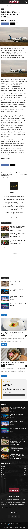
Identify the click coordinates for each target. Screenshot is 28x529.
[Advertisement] (14, 262)
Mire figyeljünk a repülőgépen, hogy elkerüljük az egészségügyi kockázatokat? (17, 228)
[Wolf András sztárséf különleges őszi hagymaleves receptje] (14, 324)
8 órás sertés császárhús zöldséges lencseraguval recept (12, 363)
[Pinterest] (14, 217)
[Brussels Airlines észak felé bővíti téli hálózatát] (5, 306)
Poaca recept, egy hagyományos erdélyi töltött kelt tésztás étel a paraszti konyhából (17, 455)
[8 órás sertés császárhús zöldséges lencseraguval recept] (14, 354)
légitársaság (7, 158)
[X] (16, 217)
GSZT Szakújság (7, 20)
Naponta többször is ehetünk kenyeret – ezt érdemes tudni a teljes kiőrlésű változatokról (18, 283)
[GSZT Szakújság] (2, 20)
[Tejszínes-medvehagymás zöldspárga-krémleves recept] (5, 449)
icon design (8, 524)
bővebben (4, 344)
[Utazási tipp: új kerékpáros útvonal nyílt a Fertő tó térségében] (5, 235)
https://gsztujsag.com (14, 194)
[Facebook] (11, 217)
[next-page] (4, 247)
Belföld (10, 5)
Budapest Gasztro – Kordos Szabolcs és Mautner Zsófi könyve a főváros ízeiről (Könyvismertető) (18, 441)
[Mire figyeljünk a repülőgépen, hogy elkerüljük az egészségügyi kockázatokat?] (5, 228)
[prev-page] (2, 247)
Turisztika (6, 5)
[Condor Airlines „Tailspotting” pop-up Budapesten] (5, 242)
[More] (16, 24)
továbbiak (13, 310)
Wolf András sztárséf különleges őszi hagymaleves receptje (13, 333)
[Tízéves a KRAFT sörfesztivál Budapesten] (5, 291)
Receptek (3, 335)
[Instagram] (12, 516)
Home (2, 5)
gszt (7, 335)
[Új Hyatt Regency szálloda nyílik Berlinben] (5, 298)
